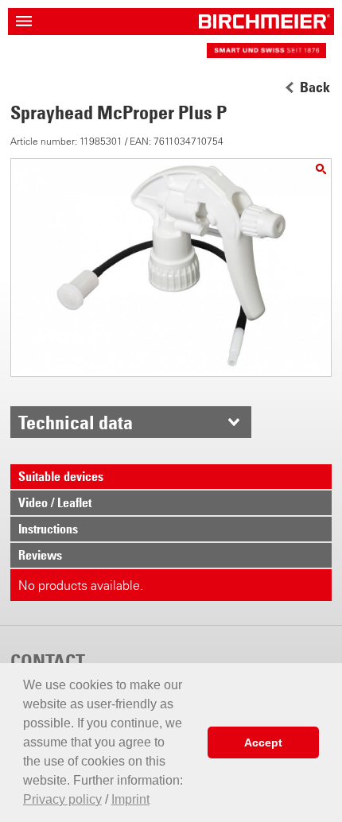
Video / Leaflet (54, 502)
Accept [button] (263, 742)
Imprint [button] (130, 799)
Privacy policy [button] (62, 799)
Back (315, 87)
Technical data (75, 422)
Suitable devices (60, 476)
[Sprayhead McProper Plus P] (321, 169)
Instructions (48, 529)
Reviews (40, 555)
